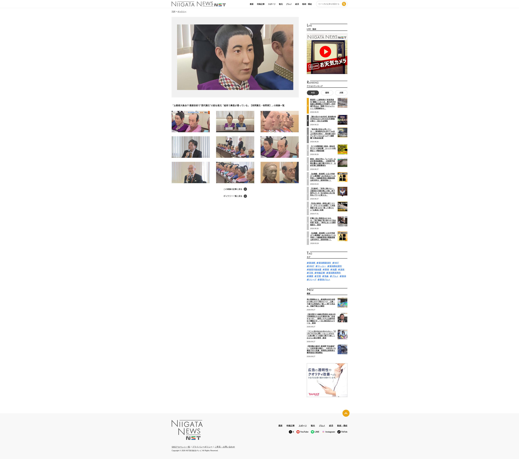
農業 (311, 276)
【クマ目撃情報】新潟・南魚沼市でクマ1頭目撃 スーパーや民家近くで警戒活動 (323, 148)
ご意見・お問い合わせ (225, 447)
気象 (327, 276)
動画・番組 (307, 4)
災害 (319, 276)
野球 (327, 269)
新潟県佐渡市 (336, 266)
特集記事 (261, 4)
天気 (311, 273)
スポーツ (272, 4)
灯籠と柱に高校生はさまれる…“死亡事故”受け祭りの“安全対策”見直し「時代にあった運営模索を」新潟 (323, 221)
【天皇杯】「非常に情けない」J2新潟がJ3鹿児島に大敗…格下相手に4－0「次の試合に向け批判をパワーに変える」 (322, 191)
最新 (252, 4)
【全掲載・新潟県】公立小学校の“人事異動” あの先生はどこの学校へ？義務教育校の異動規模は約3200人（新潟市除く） (322, 177)
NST (337, 263)
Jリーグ (312, 279)
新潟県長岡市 (335, 273)
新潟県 (312, 263)
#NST (311, 266)
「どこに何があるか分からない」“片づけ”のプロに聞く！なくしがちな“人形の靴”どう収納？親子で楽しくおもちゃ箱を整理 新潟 (321, 334)
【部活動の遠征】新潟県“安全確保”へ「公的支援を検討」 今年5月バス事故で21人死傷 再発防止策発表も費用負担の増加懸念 (321, 349)
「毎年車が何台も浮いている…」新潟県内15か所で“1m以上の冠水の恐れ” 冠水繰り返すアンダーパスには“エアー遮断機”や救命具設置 (323, 133)
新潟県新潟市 (325, 263)
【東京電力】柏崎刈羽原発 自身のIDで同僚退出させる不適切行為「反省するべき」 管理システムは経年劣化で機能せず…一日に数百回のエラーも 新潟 (321, 318)
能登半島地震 (315, 269)
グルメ (289, 4)
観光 (281, 4)
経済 (297, 4)
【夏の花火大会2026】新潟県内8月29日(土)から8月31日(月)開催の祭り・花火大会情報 (323, 119)
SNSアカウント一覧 (181, 447)
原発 (342, 269)
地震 (335, 269)
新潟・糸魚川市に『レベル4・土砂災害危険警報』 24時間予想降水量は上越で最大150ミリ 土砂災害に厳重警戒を (323, 162)
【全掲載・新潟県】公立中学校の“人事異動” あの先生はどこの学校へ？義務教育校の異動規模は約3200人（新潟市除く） (323, 236)
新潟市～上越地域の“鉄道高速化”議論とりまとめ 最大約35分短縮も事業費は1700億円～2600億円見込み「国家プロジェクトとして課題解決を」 (323, 104)
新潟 (344, 276)
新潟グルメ (325, 279)
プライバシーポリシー (202, 447)
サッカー (322, 266)
